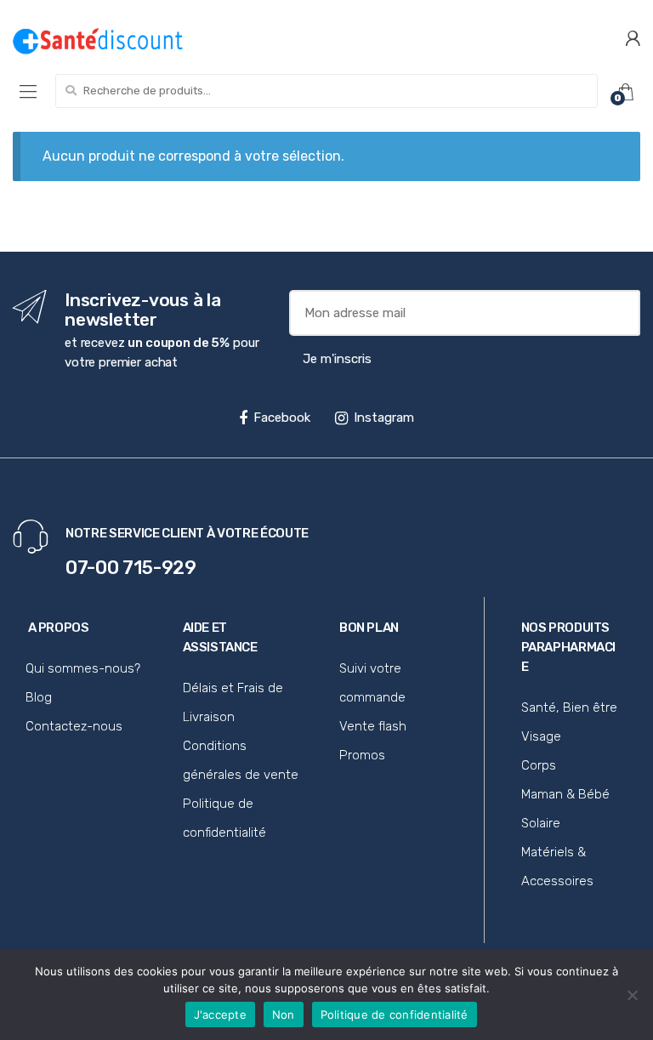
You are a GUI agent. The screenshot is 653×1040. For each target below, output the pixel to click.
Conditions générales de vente (240, 760)
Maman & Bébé (565, 794)
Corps (538, 765)
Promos (362, 755)
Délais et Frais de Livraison (233, 702)
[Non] (631, 994)
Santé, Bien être (569, 707)
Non (283, 1014)
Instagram (384, 417)
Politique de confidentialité (224, 818)
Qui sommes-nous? (83, 668)
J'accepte (220, 1014)
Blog (39, 697)
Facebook (281, 417)
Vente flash (372, 726)
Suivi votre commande (372, 683)
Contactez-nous (74, 726)
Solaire (540, 823)
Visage (541, 736)
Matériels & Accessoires (557, 866)
